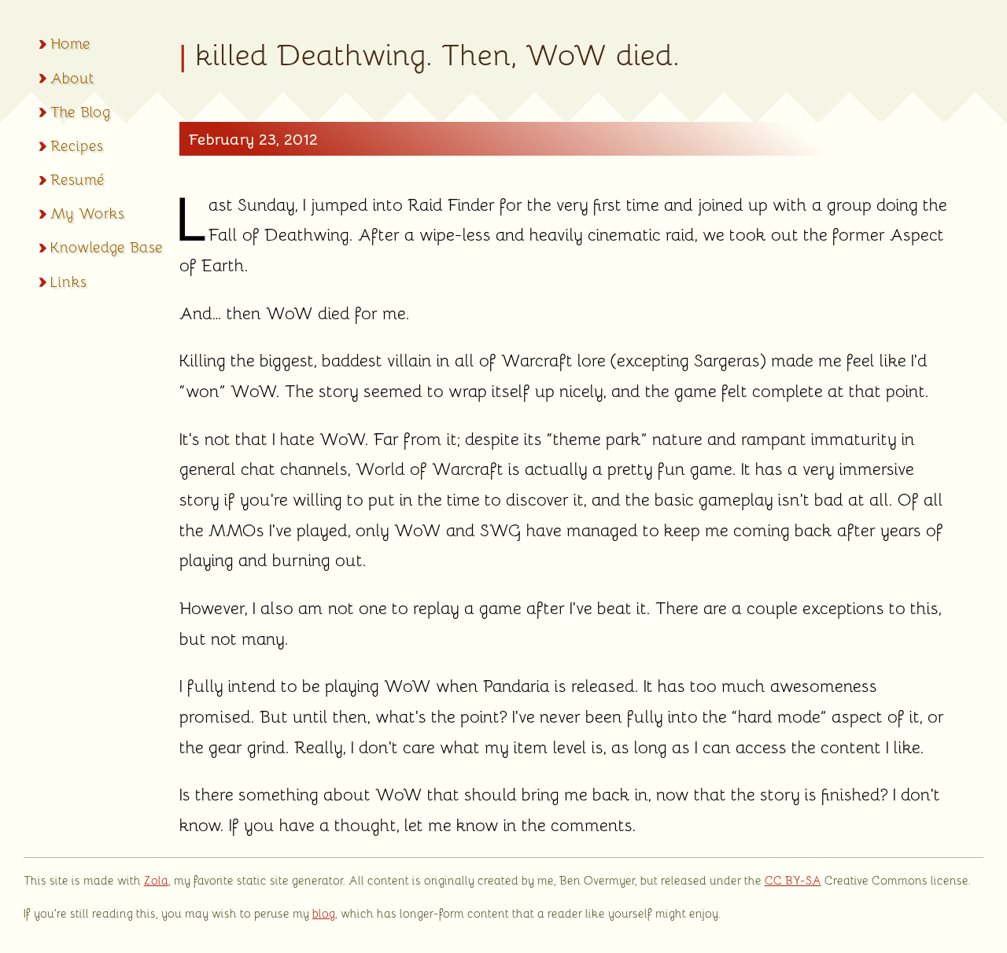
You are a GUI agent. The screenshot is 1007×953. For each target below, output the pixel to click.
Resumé (77, 178)
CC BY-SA (793, 880)
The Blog (80, 111)
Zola (156, 880)
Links (68, 281)
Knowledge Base (106, 246)
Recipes (76, 145)
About (72, 77)
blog (323, 913)
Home (70, 42)
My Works (87, 212)
